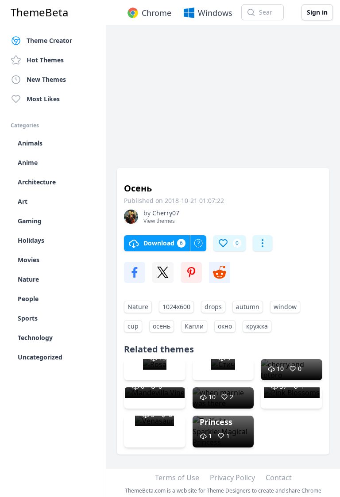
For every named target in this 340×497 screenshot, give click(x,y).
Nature (138, 306)
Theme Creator (49, 40)
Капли (194, 326)
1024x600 (176, 306)
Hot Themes (45, 60)
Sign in (317, 12)
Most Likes (43, 99)
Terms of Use (177, 477)
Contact (279, 477)
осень (161, 326)
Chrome (156, 13)
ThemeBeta (39, 12)
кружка (257, 326)
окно (225, 326)
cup (133, 326)
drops (213, 306)
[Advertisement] (223, 101)
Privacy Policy (232, 477)
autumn (247, 306)
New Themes (46, 79)
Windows (215, 13)
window (285, 306)
